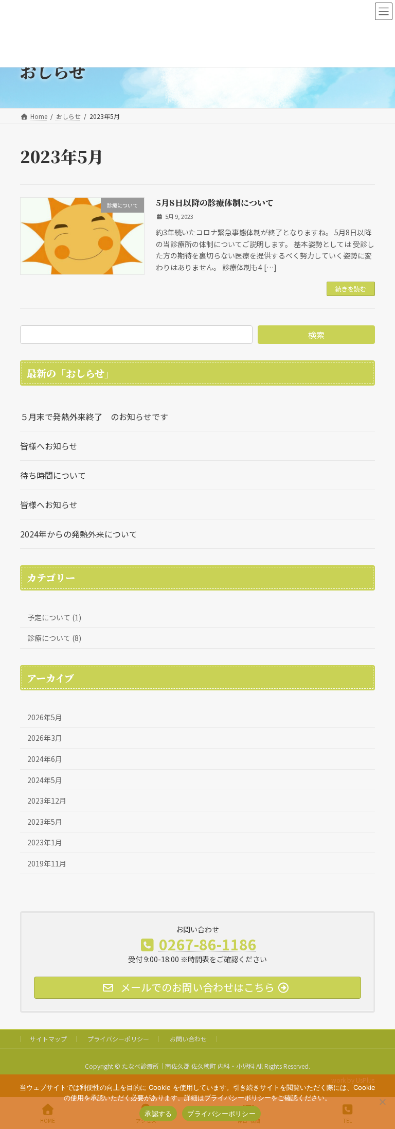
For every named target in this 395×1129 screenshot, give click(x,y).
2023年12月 (46, 800)
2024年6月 (44, 759)
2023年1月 (44, 842)
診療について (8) (54, 638)
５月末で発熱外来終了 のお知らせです (94, 416)
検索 (316, 334)
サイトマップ (48, 1038)
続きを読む (350, 288)
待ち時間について (53, 475)
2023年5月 (44, 822)
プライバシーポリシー (118, 1038)
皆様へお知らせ (49, 446)
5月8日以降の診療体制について (215, 203)
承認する (158, 1113)
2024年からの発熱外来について (78, 534)
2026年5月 (44, 717)
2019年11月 (46, 863)
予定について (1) (54, 617)
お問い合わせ (188, 1038)
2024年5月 (44, 780)
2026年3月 (44, 738)
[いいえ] (382, 1102)
